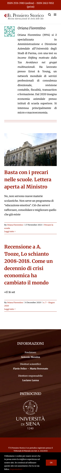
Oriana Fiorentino (15, 225)
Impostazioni (16, 469)
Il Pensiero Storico (18, 448)
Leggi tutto (9, 231)
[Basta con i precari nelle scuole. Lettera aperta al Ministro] (30, 149)
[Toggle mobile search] (49, 14)
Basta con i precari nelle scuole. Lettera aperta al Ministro (27, 179)
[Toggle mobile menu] (55, 14)
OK (51, 462)
